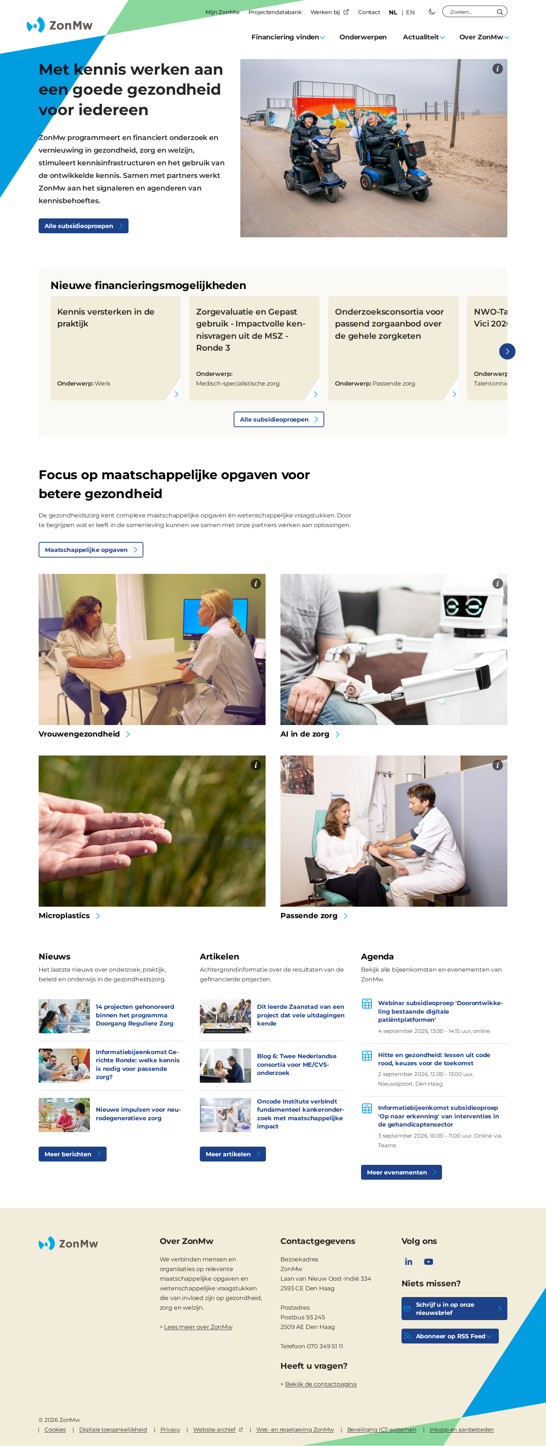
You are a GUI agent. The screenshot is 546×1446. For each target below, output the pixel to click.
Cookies (55, 1429)
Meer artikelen (228, 1154)
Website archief (214, 1429)
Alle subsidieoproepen (79, 226)
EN (410, 12)
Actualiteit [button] (421, 37)
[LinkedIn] (409, 1262)
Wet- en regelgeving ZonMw (295, 1429)
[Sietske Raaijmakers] (498, 765)
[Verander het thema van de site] (432, 11)
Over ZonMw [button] (481, 37)
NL (393, 12)
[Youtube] (429, 1262)
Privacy (170, 1429)
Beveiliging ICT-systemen (381, 1429)
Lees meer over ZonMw (198, 1326)
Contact (369, 12)
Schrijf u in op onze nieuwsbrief (445, 1308)
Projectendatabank (275, 12)
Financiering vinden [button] (285, 37)
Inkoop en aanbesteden (462, 1429)
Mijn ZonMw (222, 12)
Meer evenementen (397, 1172)
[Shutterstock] (498, 583)
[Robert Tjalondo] (256, 765)
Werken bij (325, 12)
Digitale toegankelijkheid (113, 1429)
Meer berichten (68, 1154)
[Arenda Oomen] (498, 69)
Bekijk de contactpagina (321, 1384)
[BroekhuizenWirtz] (256, 583)
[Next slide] (507, 351)
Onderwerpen (363, 37)
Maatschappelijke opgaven (86, 549)
